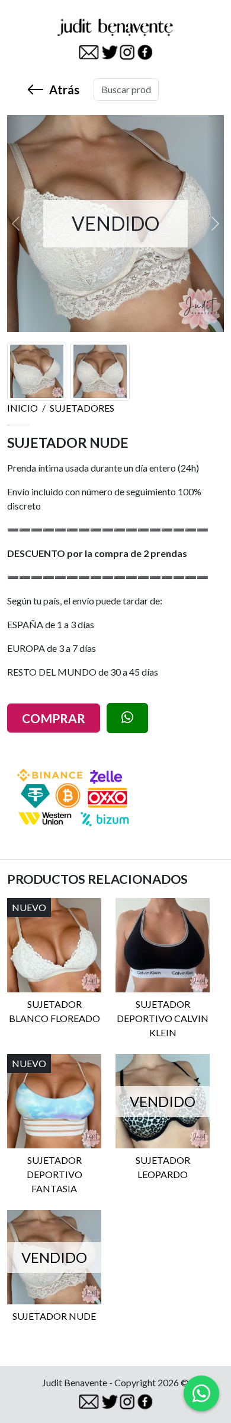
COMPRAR (53, 718)
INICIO (22, 407)
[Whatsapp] (201, 1393)
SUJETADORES (82, 407)
